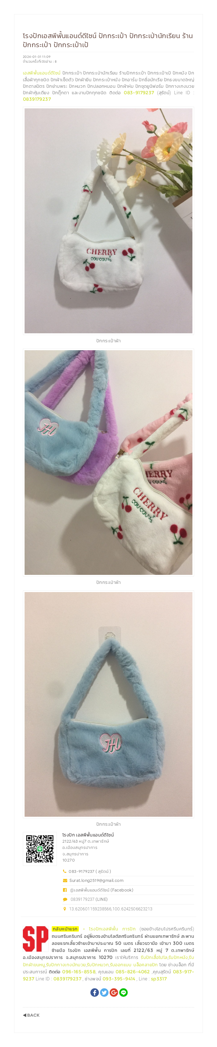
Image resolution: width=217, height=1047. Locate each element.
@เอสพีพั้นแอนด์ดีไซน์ (90, 890)
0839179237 (37, 99)
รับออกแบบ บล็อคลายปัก (134, 964)
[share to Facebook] (94, 992)
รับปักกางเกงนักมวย (66, 964)
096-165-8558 (79, 971)
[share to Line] (123, 992)
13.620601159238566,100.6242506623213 (110, 909)
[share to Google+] (114, 992)
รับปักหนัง (178, 957)
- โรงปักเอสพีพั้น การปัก (96, 929)
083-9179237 (139, 92)
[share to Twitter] (104, 992)
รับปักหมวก (98, 964)
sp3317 (159, 979)
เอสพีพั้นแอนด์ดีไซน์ (42, 73)
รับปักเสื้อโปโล (154, 957)
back (31, 1015)
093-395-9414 (119, 979)
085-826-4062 (133, 971)
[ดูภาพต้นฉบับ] (188, 113)
